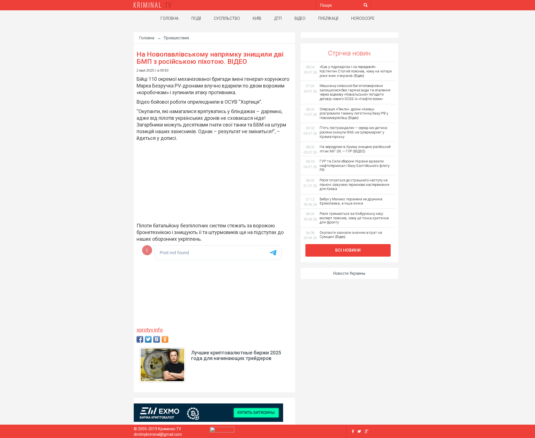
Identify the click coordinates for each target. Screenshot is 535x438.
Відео (300, 18)
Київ (257, 18)
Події (196, 18)
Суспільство (227, 18)
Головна (169, 18)
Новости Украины (349, 273)
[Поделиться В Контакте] (156, 339)
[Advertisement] (212, 182)
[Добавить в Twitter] (148, 339)
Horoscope (362, 18)
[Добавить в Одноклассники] (165, 339)
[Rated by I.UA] (222, 431)
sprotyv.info (150, 330)
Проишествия (176, 38)
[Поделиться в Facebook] (140, 339)
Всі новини (348, 250)
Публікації (328, 18)
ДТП (278, 18)
